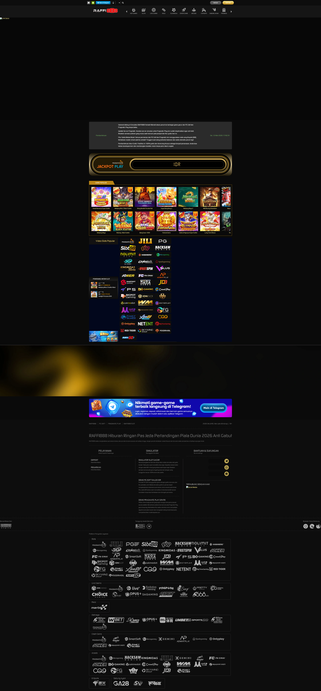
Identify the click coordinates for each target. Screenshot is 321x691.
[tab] (128, 241)
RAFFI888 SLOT (129, 424)
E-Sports (204, 13)
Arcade (193, 13)
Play (119, 166)
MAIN (103, 197)
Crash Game (184, 13)
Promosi (224, 13)
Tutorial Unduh (258, 375)
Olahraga (173, 13)
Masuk (215, 3)
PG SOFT (102, 424)
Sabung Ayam (214, 13)
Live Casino (153, 13)
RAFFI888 (92, 424)
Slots (144, 13)
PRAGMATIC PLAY (114, 424)
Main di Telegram (104, 3)
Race (163, 13)
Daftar (228, 3)
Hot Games (133, 13)
